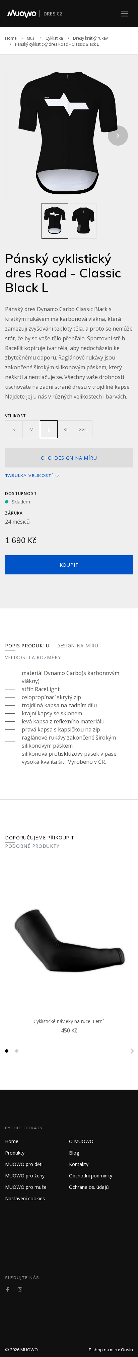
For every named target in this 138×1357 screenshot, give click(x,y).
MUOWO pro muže (26, 1187)
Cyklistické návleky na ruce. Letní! (69, 1021)
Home (11, 38)
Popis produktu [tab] (27, 645)
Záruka (14, 513)
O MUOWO (81, 1141)
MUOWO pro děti (24, 1164)
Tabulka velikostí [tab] (30, 475)
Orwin (127, 1350)
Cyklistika (54, 38)
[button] (7, 1051)
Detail (70, 1038)
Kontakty (78, 1164)
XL (66, 429)
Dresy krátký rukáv (90, 38)
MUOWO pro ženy (25, 1175)
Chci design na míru (69, 458)
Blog (74, 1152)
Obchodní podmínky (90, 1175)
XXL (83, 429)
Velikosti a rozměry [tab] (33, 657)
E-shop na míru (104, 1350)
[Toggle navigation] (124, 14)
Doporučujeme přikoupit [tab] (39, 837)
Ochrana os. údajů (89, 1187)
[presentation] (20, 135)
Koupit (69, 565)
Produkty (14, 1152)
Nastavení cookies (25, 1198)
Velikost (15, 416)
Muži (31, 38)
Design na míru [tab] (77, 645)
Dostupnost (21, 493)
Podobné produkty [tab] (32, 846)
